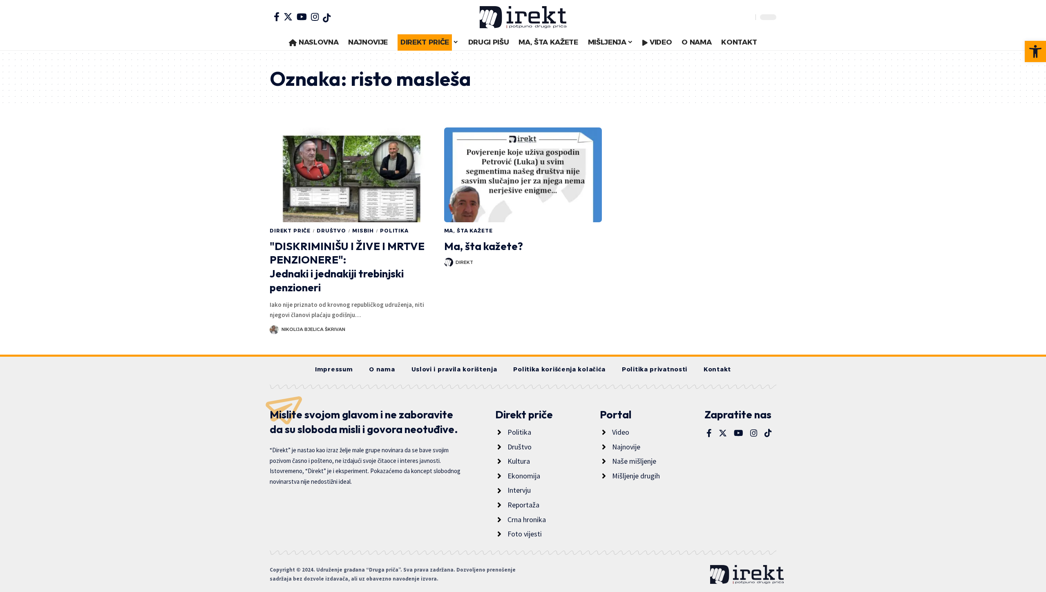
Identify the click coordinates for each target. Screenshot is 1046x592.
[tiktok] (327, 17)
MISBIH (363, 231)
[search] (747, 17)
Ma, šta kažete (468, 231)
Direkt (464, 262)
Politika (394, 231)
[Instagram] (315, 16)
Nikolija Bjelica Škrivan (313, 329)
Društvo (331, 231)
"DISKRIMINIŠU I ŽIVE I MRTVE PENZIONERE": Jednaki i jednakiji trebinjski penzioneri (347, 266)
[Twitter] (288, 16)
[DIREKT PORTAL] (523, 17)
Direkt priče (290, 231)
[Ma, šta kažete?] (523, 174)
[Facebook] (277, 16)
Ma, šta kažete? (483, 246)
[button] (1035, 51)
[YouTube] (302, 16)
